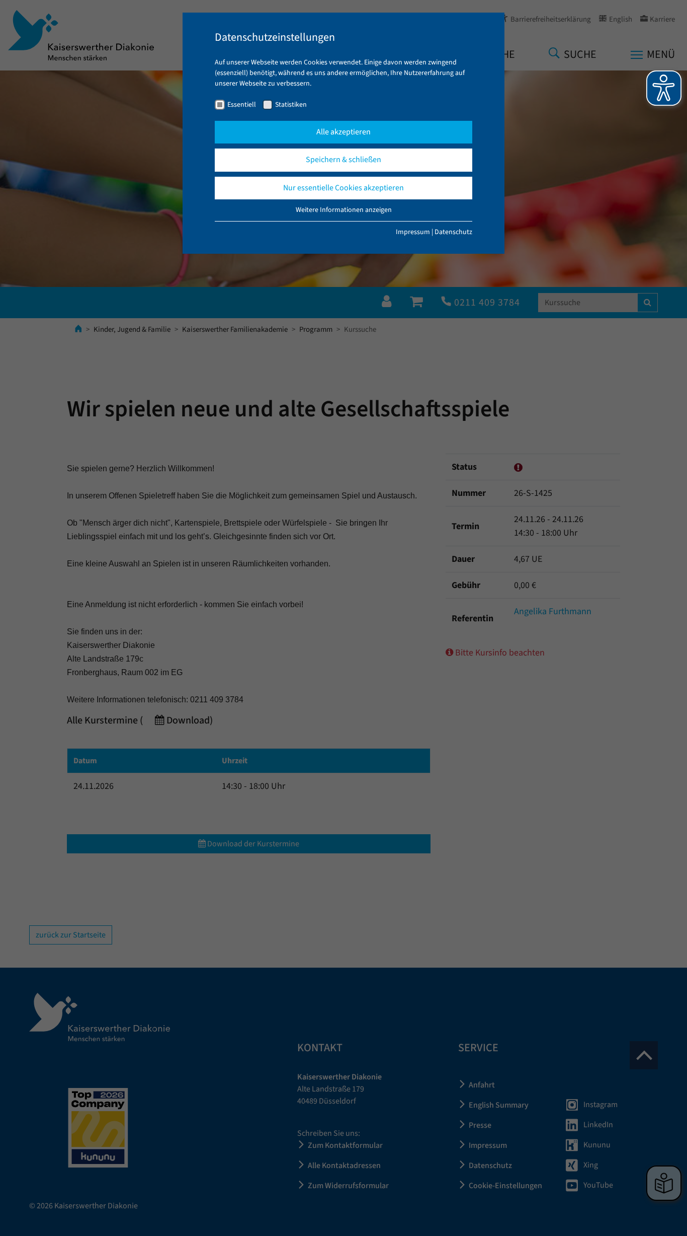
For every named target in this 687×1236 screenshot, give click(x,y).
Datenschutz (453, 232)
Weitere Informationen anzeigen (344, 210)
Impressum (413, 232)
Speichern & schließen (343, 159)
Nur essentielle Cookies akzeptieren (343, 187)
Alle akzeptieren (343, 131)
